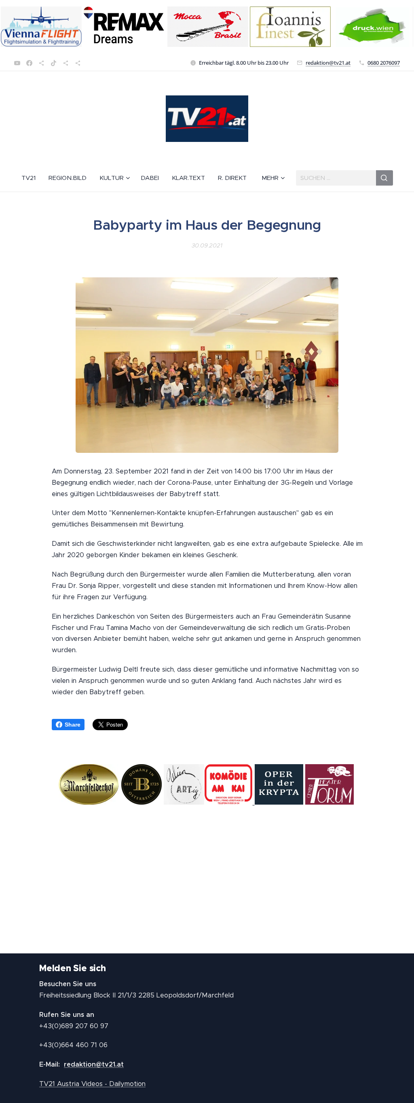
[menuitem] (31, 178)
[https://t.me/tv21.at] (66, 63)
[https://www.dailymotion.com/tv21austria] (41, 63)
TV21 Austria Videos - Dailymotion (92, 1084)
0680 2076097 (384, 62)
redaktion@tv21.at (328, 62)
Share (72, 724)
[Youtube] (17, 63)
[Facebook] (29, 63)
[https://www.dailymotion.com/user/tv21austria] (78, 63)
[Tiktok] (54, 63)
